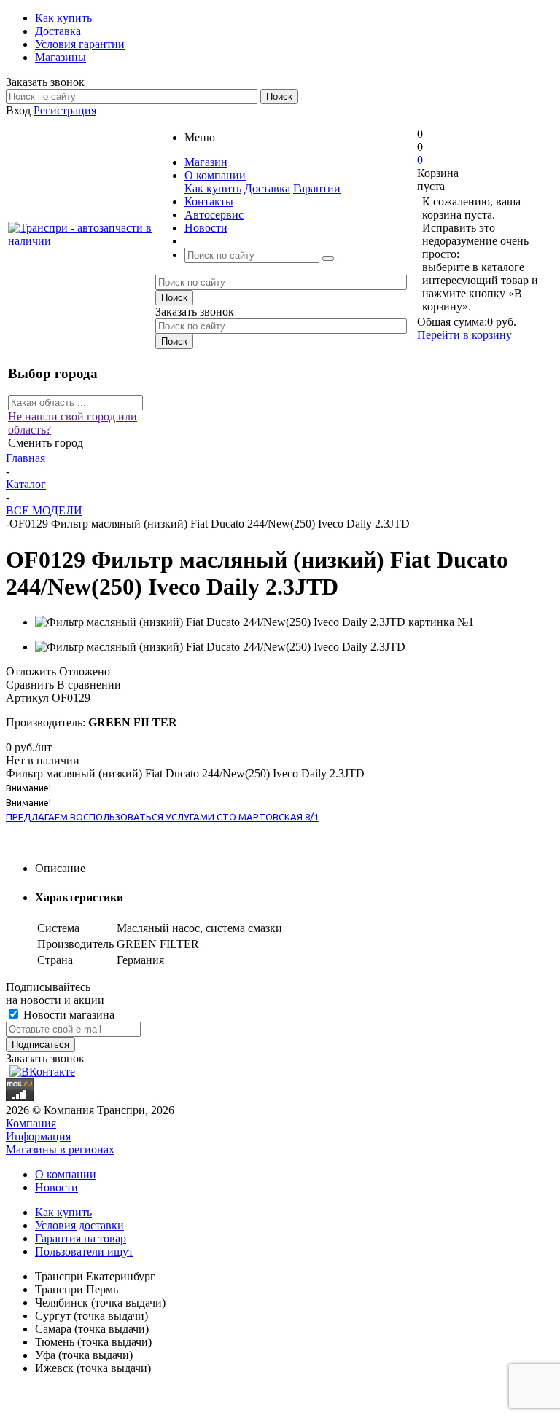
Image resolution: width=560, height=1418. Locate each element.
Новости (56, 1187)
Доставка (267, 188)
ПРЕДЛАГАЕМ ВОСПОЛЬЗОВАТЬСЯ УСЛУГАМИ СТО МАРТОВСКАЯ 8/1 (162, 817)
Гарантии (317, 188)
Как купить (212, 188)
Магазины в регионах (60, 1149)
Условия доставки (79, 1225)
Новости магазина (67, 1014)
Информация (38, 1136)
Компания (31, 1123)
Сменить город (45, 442)
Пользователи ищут (84, 1251)
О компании (65, 1174)
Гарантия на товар (80, 1238)
